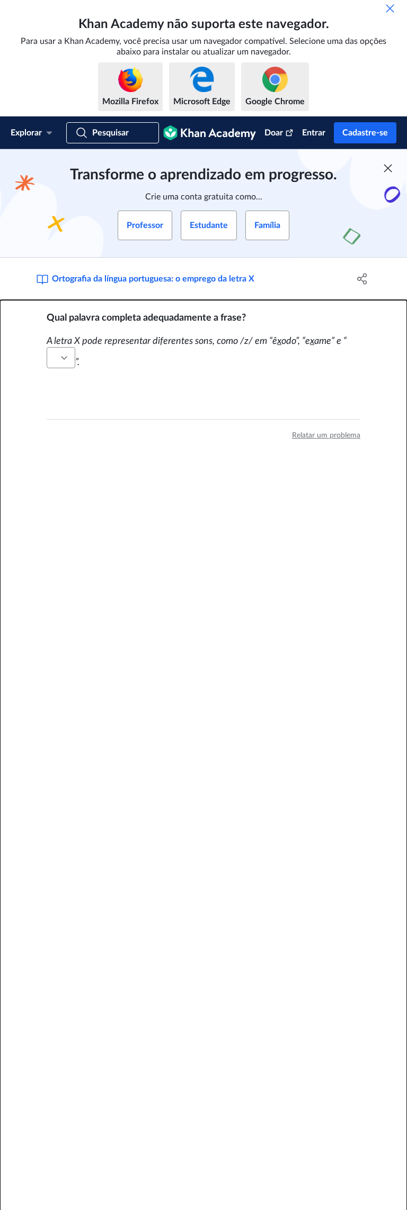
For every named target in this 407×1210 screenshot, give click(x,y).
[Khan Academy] (209, 133)
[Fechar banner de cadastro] (388, 168)
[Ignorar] (390, 8)
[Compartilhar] (362, 278)
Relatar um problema (326, 435)
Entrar (313, 133)
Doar (273, 133)
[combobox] (61, 357)
